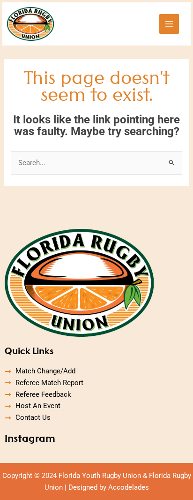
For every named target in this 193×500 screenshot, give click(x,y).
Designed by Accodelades (108, 487)
